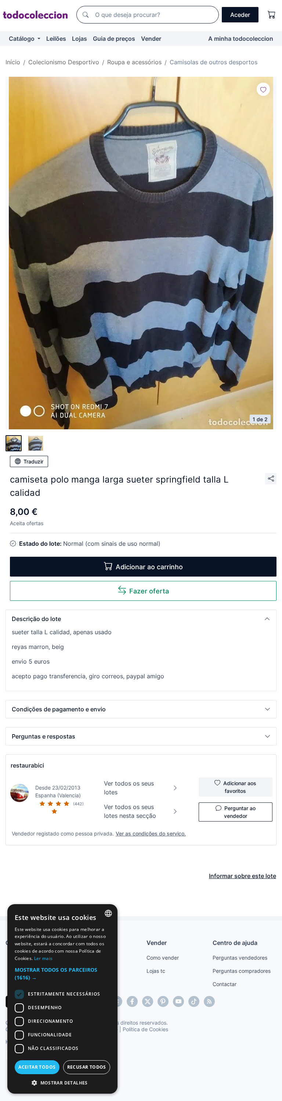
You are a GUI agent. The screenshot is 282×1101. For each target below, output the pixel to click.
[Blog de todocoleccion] (209, 1001)
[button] (141, 618)
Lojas (79, 38)
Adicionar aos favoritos (239, 787)
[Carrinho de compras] (271, 14)
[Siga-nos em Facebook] (132, 1001)
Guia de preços (114, 38)
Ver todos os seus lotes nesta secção (130, 811)
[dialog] (62, 999)
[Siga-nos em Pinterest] (163, 1001)
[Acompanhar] (263, 89)
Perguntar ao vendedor (240, 812)
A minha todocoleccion (240, 38)
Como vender (163, 957)
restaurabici (27, 765)
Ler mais (43, 958)
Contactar (224, 984)
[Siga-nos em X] (147, 1001)
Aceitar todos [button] (36, 1067)
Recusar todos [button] (86, 1067)
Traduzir (33, 461)
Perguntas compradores (242, 971)
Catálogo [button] (22, 38)
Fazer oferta (149, 591)
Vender (151, 38)
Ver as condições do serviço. (151, 833)
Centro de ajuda (235, 942)
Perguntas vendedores (240, 957)
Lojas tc (156, 971)
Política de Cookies (145, 1029)
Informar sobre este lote (242, 876)
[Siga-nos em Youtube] (178, 1001)
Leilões (56, 38)
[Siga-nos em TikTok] (193, 1001)
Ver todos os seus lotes (129, 788)
